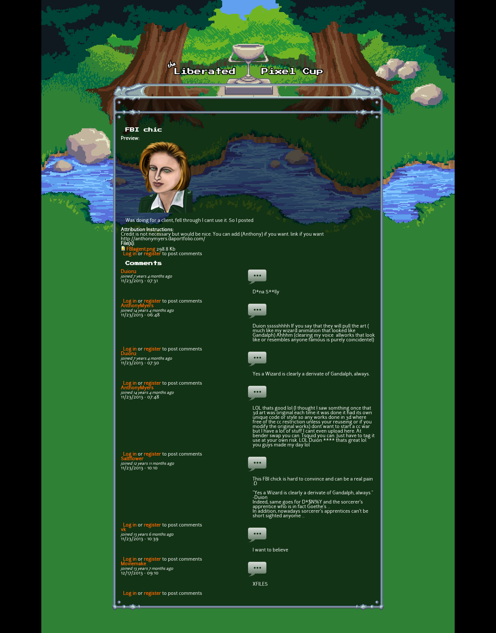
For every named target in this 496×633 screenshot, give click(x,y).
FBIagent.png (141, 249)
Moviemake (133, 564)
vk (123, 530)
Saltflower (132, 459)
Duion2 (129, 272)
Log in (130, 254)
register (152, 254)
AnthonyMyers (137, 306)
